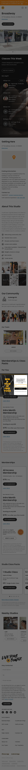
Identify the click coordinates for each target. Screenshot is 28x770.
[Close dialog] (26, 375)
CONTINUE (21, 388)
